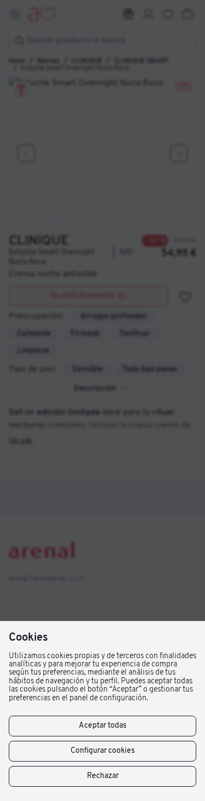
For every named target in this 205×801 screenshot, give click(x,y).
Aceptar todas (103, 726)
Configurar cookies (103, 751)
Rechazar (103, 776)
